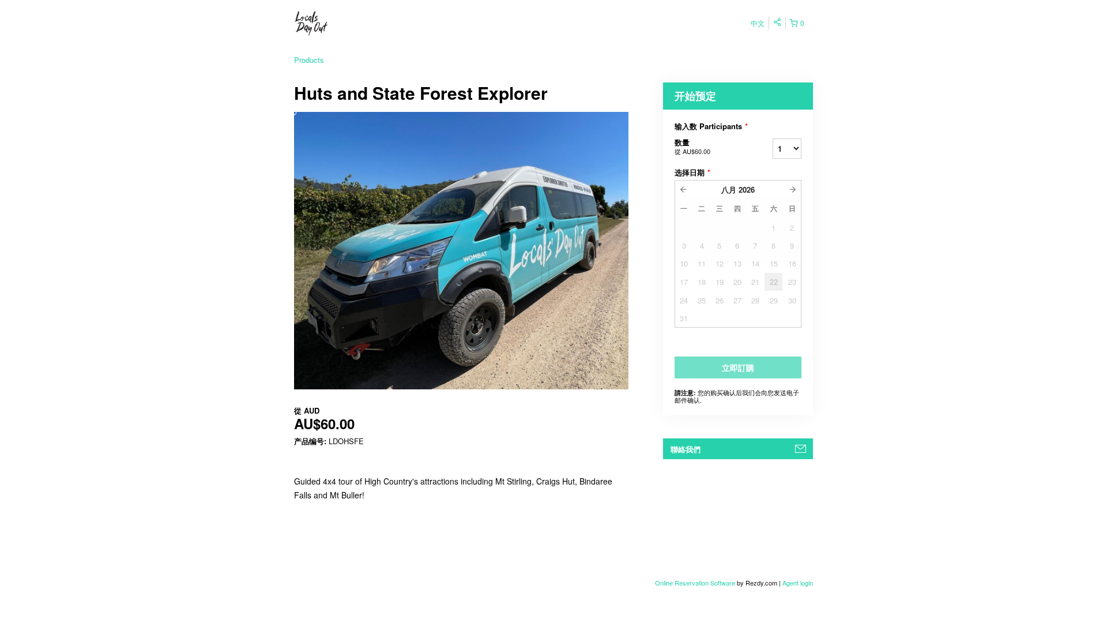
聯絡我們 (686, 449)
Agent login (797, 582)
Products (309, 59)
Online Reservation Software (695, 582)
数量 (692, 146)
